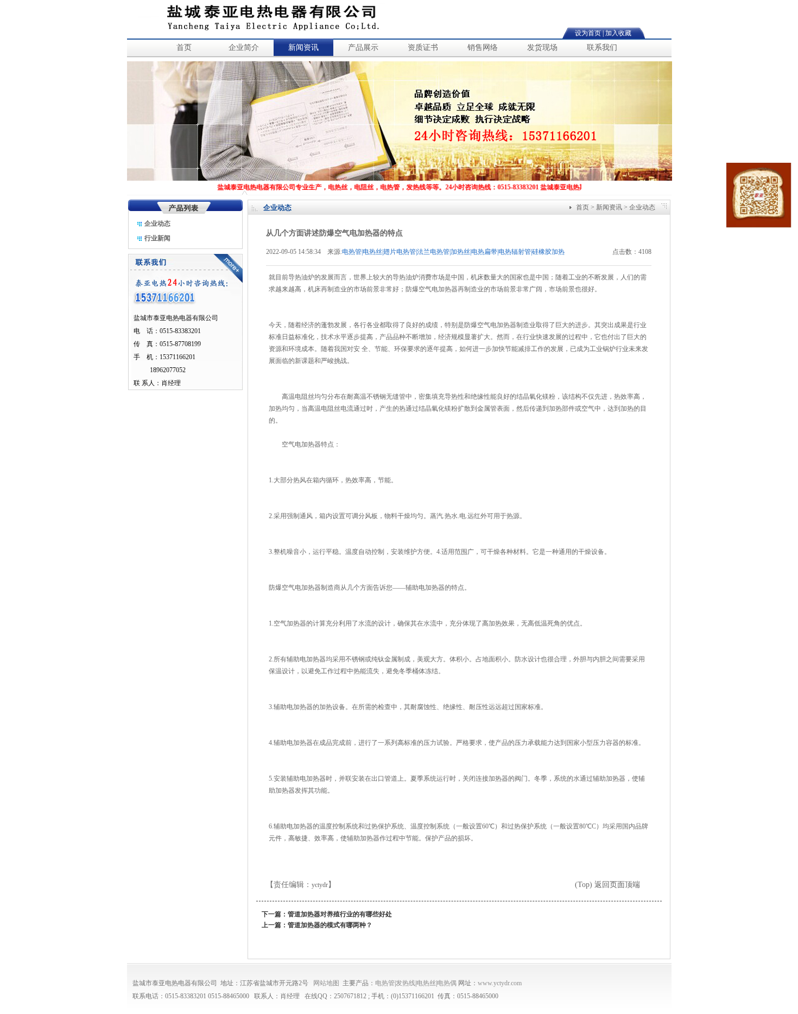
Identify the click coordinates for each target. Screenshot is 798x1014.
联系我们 (602, 47)
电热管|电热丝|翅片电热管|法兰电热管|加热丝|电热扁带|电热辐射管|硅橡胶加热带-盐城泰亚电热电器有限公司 (453, 252)
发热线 (405, 983)
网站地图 (326, 983)
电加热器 (313, 659)
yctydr (320, 885)
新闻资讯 (303, 47)
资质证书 (423, 47)
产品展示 (363, 47)
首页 (184, 47)
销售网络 (482, 47)
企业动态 (156, 223)
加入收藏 (618, 33)
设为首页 (588, 33)
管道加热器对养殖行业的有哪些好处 (340, 914)
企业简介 (244, 47)
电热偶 (447, 983)
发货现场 (542, 47)
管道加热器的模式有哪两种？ (330, 925)
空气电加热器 (301, 444)
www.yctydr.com (500, 983)
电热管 (385, 983)
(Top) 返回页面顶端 (607, 885)
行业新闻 (156, 238)
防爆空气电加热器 (490, 325)
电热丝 (426, 983)
